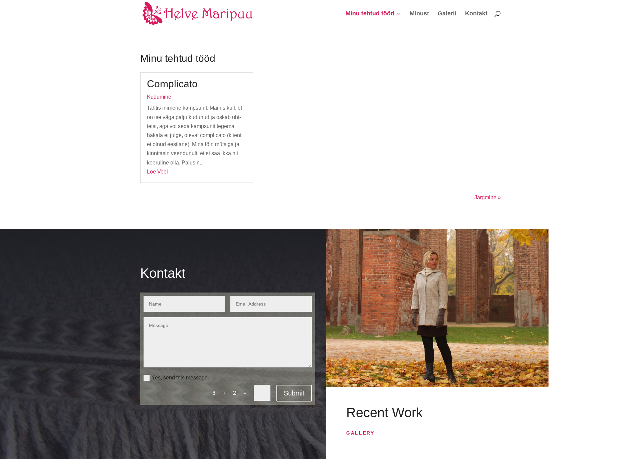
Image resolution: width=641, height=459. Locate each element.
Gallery (360, 433)
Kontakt (476, 14)
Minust (419, 14)
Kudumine (159, 97)
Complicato (172, 83)
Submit (294, 393)
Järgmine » (487, 197)
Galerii (447, 14)
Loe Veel (157, 172)
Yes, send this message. (180, 377)
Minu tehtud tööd (370, 14)
